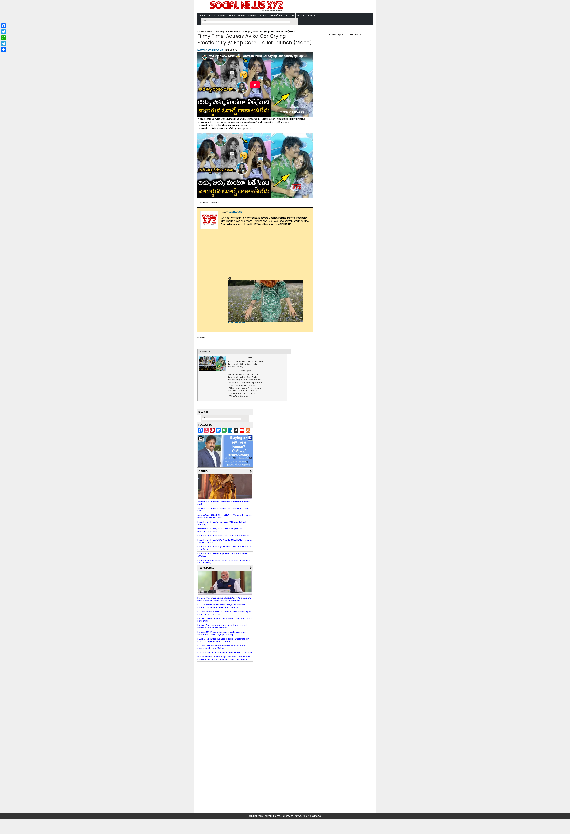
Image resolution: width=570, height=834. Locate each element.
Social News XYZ (215, 50)
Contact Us (316, 816)
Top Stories (206, 568)
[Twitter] (4, 32)
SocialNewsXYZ (234, 212)
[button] (229, 278)
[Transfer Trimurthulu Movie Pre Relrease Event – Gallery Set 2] (225, 497)
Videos (241, 15)
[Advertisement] (323, 7)
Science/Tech (275, 15)
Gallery (231, 15)
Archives (290, 15)
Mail (228, 323)
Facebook (242, 323)
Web (232, 323)
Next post (354, 34)
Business (252, 15)
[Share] (4, 50)
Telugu (300, 15)
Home (202, 15)
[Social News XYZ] (247, 10)
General (311, 15)
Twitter (236, 323)
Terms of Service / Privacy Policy (293, 816)
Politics (211, 15)
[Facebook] (4, 26)
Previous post (337, 34)
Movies (221, 15)
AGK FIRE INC (270, 816)
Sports (262, 15)
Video (215, 31)
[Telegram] (4, 44)
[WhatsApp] (4, 38)
